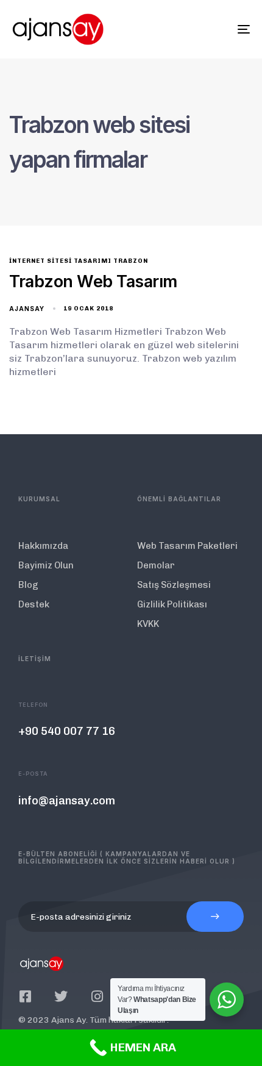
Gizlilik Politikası (172, 604)
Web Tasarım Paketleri (187, 545)
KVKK (148, 623)
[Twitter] (61, 996)
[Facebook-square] (25, 996)
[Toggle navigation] (210, 29)
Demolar (156, 565)
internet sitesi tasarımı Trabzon (78, 261)
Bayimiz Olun (46, 565)
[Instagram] (97, 996)
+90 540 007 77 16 (66, 731)
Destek (33, 604)
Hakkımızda (43, 545)
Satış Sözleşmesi (174, 584)
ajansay (26, 308)
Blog (28, 584)
